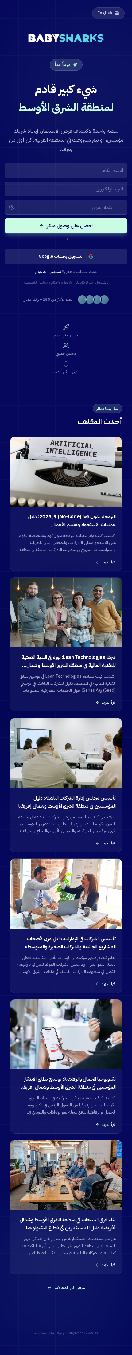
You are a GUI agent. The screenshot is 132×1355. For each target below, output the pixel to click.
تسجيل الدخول (48, 271)
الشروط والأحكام (62, 282)
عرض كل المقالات (69, 1288)
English (104, 13)
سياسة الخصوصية (36, 282)
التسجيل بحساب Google (61, 256)
